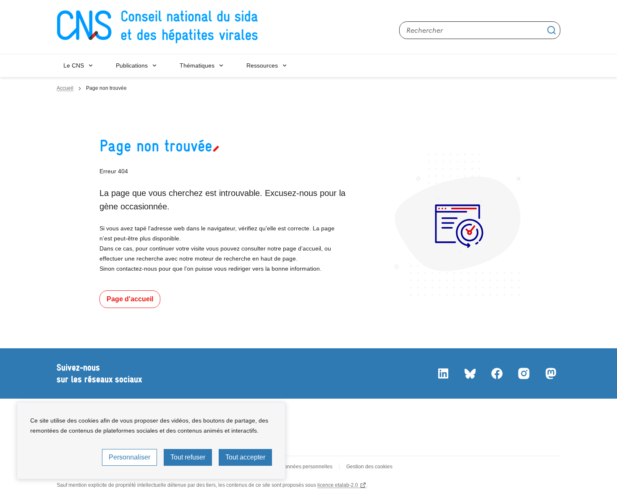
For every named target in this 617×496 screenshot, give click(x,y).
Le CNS (73, 65)
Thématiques (197, 65)
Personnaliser (129, 457)
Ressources (262, 65)
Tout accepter (245, 457)
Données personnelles (306, 467)
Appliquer (551, 30)
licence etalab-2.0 (337, 485)
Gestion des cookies (369, 467)
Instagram (523, 373)
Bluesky (470, 373)
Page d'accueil (130, 299)
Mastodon (550, 373)
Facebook (496, 373)
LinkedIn (443, 373)
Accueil (65, 88)
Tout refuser (187, 457)
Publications (132, 65)
